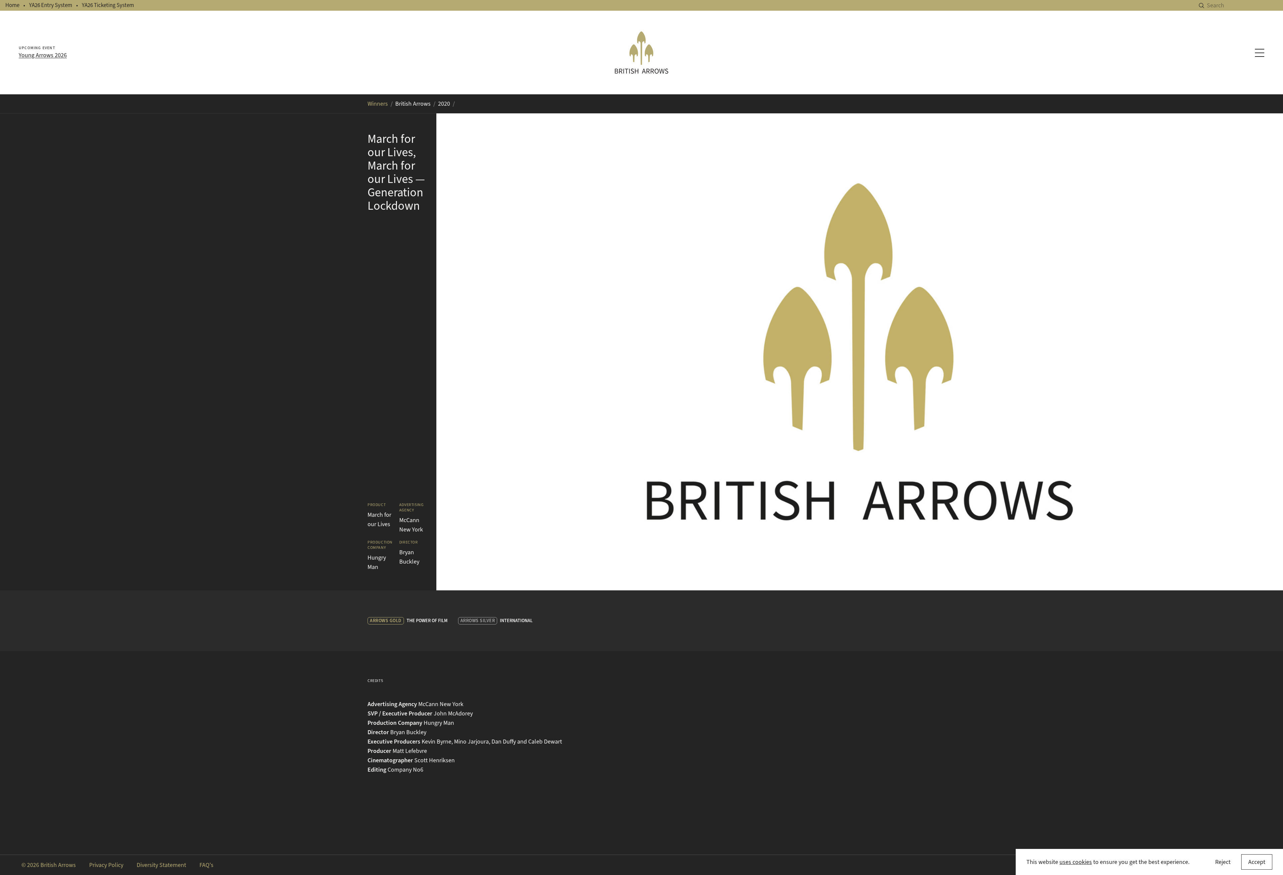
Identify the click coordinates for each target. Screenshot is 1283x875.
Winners (378, 104)
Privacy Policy (106, 865)
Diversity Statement (161, 865)
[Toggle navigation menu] (1260, 52)
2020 (444, 104)
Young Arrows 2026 (43, 55)
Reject (1223, 862)
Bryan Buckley (409, 557)
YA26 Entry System (50, 5)
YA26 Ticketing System (108, 5)
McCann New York (411, 524)
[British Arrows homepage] (641, 52)
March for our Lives (379, 519)
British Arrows (413, 104)
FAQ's (206, 865)
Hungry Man (377, 562)
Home (12, 5)
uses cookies (1075, 862)
